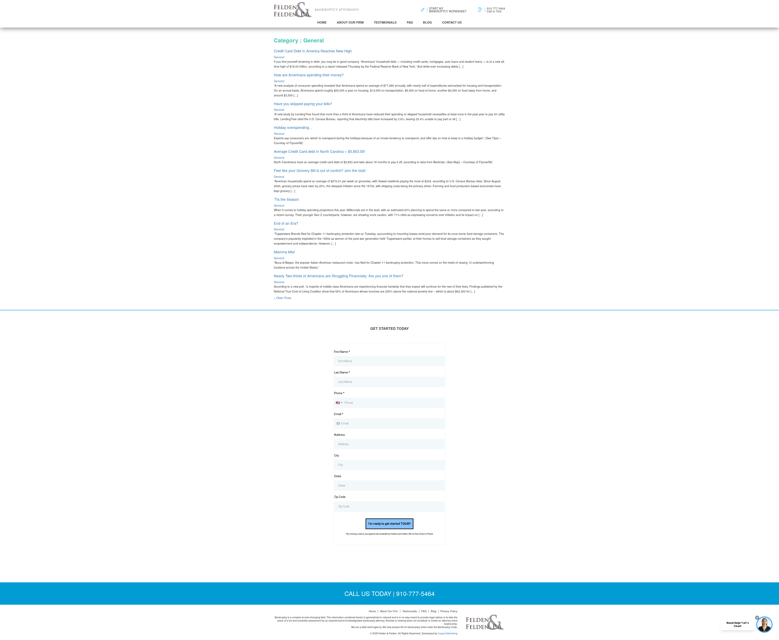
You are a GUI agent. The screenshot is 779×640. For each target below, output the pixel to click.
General (279, 57)
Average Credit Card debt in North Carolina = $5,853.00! (319, 151)
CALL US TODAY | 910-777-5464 (389, 593)
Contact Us (452, 22)
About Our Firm (350, 22)
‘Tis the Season (286, 199)
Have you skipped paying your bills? (303, 103)
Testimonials (385, 22)
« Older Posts (282, 298)
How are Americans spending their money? (309, 74)
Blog (427, 22)
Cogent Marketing (447, 633)
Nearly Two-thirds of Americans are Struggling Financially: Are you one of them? (338, 275)
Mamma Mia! (284, 251)
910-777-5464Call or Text (496, 10)
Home (322, 22)
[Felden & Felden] (293, 9)
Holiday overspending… (293, 127)
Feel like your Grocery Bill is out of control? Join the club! (320, 170)
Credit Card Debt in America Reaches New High (313, 50)
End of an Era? (286, 223)
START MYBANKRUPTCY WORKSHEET (448, 10)
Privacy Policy (448, 611)
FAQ (410, 22)
